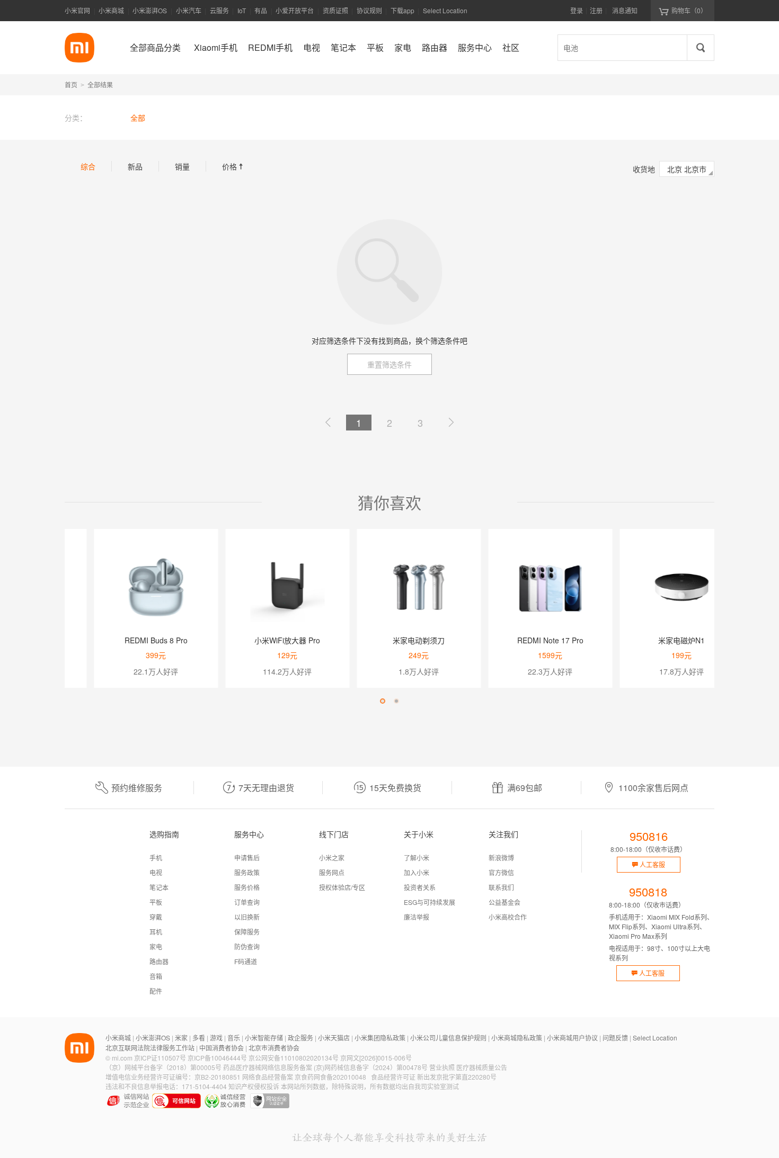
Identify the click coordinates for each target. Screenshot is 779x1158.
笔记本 (159, 887)
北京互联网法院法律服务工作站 (149, 1047)
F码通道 (245, 961)
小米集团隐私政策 (380, 1037)
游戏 (216, 1037)
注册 (596, 10)
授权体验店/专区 (342, 887)
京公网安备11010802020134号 (294, 1057)
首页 (71, 84)
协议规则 (369, 10)
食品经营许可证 (393, 1076)
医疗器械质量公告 (481, 1067)
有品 (260, 10)
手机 (155, 857)
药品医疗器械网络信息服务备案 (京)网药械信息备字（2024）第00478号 (325, 1067)
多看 (198, 1037)
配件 (155, 990)
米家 (181, 1037)
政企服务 (300, 1037)
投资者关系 (420, 887)
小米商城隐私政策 (516, 1037)
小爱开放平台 (295, 10)
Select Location (445, 10)
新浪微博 (501, 857)
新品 (135, 166)
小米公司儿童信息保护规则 (448, 1037)
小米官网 (77, 10)
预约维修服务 (136, 788)
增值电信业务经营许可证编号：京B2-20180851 (173, 1076)
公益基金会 (504, 901)
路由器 (159, 961)
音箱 (155, 976)
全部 (137, 117)
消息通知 (625, 10)
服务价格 (247, 887)
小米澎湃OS (149, 10)
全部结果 (100, 84)
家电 (155, 946)
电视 (155, 872)
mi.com (122, 1057)
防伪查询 (247, 946)
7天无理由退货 (266, 788)
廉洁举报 (416, 916)
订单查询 (247, 901)
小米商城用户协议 (572, 1037)
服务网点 (331, 872)
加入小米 (416, 872)
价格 (233, 166)
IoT (241, 10)
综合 (88, 166)
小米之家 (331, 857)
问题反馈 (615, 1037)
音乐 (233, 1037)
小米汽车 (188, 10)
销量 (182, 166)
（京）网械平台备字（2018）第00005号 (163, 1067)
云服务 (219, 10)
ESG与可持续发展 (429, 901)
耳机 (155, 931)
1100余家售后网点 (653, 788)
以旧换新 (247, 916)
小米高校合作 (508, 916)
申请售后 (247, 857)
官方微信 (501, 872)
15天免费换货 (395, 788)
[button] (382, 701)
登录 (576, 10)
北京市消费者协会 (274, 1047)
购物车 (689, 10)
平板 (155, 901)
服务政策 (247, 872)
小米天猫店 (334, 1037)
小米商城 (111, 10)
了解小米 (416, 857)
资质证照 (335, 10)
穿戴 (155, 916)
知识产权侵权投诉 (253, 1086)
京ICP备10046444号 (217, 1057)
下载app (402, 13)
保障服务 (247, 931)
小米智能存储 (264, 1037)
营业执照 (442, 1067)
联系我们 (501, 887)
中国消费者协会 (221, 1047)
